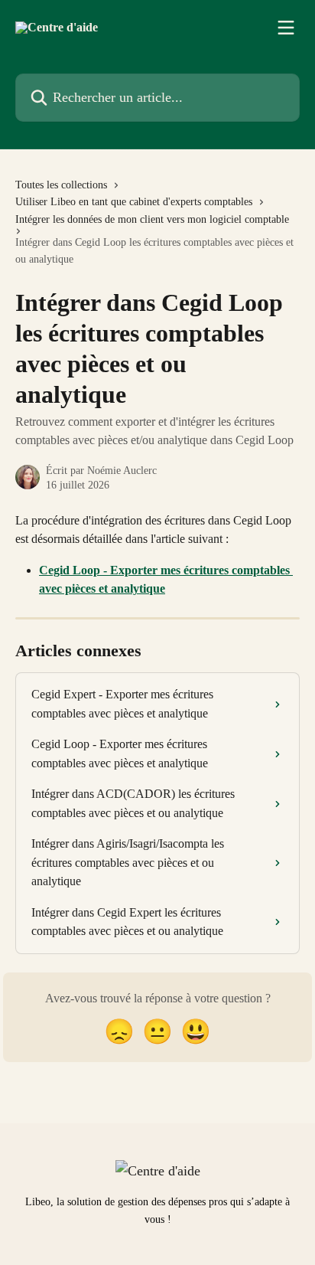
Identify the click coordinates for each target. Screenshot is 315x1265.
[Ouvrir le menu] (286, 27)
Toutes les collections (61, 185)
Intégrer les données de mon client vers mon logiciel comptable (152, 219)
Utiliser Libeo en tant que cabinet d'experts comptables (133, 202)
